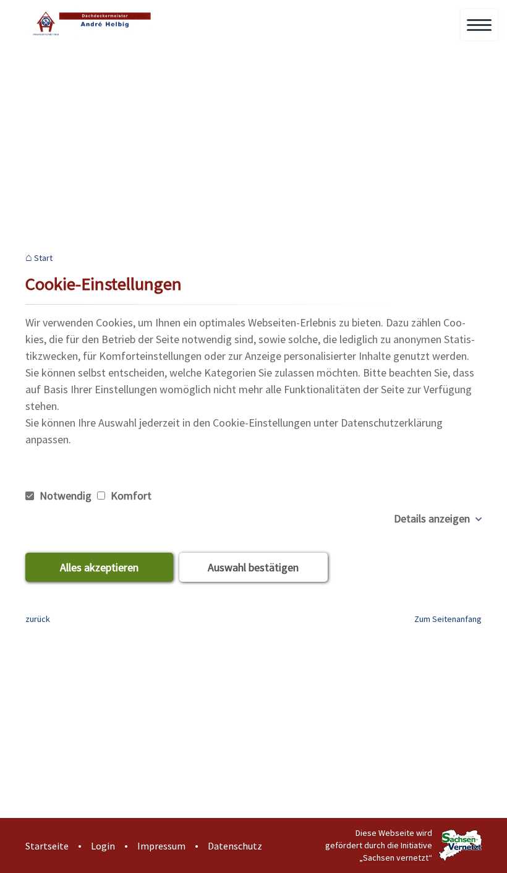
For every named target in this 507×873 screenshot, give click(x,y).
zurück (37, 618)
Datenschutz (235, 846)
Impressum (161, 846)
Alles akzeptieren (99, 567)
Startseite (47, 846)
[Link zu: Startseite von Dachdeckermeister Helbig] (90, 23)
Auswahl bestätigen (253, 567)
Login (103, 846)
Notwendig (65, 495)
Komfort (129, 495)
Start (43, 258)
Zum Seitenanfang (448, 618)
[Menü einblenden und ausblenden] (480, 25)
